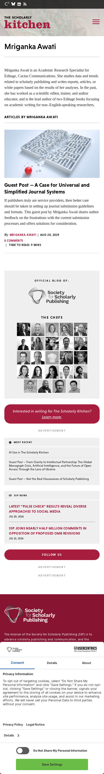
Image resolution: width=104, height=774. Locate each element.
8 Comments (13, 240)
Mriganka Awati (23, 235)
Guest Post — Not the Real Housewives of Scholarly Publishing (49, 479)
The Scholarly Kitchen (27, 22)
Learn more (51, 417)
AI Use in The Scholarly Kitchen (29, 452)
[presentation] (52, 154)
